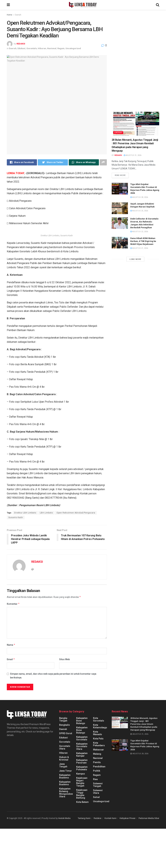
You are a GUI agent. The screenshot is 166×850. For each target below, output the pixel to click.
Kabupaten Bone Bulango (82, 721)
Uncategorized (73, 48)
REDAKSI (21, 43)
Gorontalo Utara (64, 747)
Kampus (80, 773)
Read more (120, 175)
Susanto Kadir (15, 517)
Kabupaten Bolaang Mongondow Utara (66, 792)
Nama (11, 644)
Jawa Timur (65, 770)
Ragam (61, 48)
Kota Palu (98, 738)
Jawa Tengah (63, 765)
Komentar (13, 603)
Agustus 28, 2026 (140, 197)
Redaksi (97, 818)
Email (11, 659)
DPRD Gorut (65, 733)
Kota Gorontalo (98, 719)
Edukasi (21, 48)
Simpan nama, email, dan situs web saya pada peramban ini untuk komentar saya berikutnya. (53, 676)
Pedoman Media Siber (149, 818)
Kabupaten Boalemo (65, 776)
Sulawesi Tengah (98, 784)
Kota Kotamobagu (100, 726)
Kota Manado (97, 733)
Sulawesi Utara (98, 791)
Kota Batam (82, 802)
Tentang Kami (84, 818)
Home (9, 15)
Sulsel (96, 797)
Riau (95, 779)
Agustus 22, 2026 (140, 232)
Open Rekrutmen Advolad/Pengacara (76, 513)
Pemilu (97, 762)
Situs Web (64, 659)
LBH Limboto (46, 513)
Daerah (18, 15)
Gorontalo (31, 48)
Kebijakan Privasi (127, 818)
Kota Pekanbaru (99, 744)
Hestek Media (64, 818)
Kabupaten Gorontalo (82, 738)
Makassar (98, 749)
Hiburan (42, 48)
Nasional (51, 48)
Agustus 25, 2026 (140, 211)
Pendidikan (99, 766)
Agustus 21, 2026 (140, 248)
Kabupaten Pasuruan (82, 761)
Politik (96, 770)
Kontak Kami (110, 818)
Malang (97, 754)
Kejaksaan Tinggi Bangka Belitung (81, 794)
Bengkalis (64, 725)
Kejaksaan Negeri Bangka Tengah (81, 782)
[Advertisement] (136, 43)
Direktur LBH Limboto (25, 513)
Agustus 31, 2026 (133, 155)
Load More (135, 259)
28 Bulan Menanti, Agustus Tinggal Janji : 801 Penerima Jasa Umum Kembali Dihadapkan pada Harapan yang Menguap (143, 724)
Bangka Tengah (63, 719)
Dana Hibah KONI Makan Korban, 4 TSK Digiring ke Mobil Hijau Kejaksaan (143, 241)
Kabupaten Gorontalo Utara (82, 746)
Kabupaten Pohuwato (82, 768)
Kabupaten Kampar (82, 754)
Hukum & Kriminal (64, 758)
